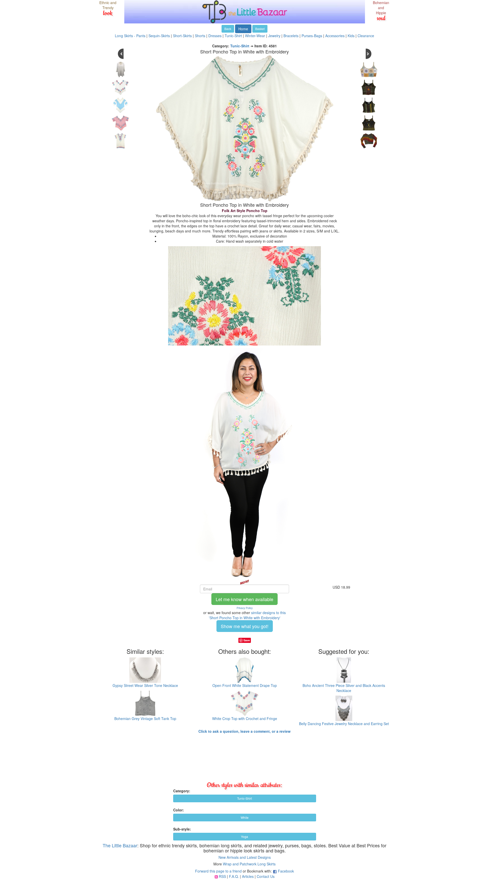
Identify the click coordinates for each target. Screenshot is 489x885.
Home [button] (243, 28)
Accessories (335, 35)
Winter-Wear (255, 35)
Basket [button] (260, 28)
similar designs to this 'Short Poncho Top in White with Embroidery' (247, 615)
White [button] (245, 817)
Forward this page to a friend (218, 871)
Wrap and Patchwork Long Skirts (249, 863)
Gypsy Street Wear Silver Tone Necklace (145, 685)
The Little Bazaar (120, 845)
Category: (181, 790)
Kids (351, 35)
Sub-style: (182, 829)
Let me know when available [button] (244, 599)
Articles (248, 876)
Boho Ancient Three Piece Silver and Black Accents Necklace (344, 688)
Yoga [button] (244, 836)
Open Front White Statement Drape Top (244, 685)
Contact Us (266, 876)
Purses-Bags (312, 35)
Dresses (215, 35)
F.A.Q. (234, 876)
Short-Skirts (182, 35)
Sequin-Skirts (159, 35)
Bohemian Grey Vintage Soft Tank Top (145, 718)
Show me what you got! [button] (244, 626)
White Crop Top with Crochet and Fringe (244, 718)
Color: (178, 809)
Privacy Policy (245, 608)
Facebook (286, 871)
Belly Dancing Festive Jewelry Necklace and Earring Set (344, 723)
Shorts (200, 35)
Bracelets (290, 35)
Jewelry (274, 35)
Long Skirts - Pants (130, 35)
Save (246, 640)
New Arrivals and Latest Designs (245, 857)
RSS (222, 876)
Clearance (366, 35)
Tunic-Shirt (233, 35)
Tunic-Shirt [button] (244, 798)
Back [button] (227, 28)
